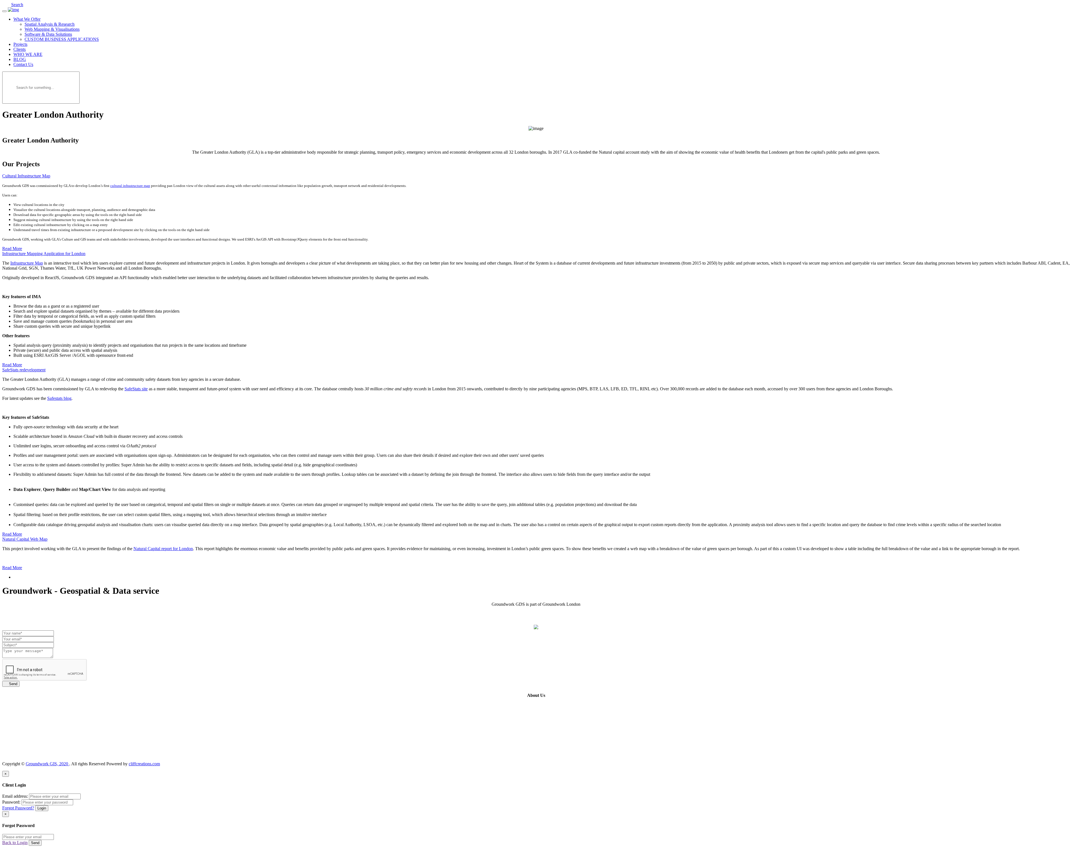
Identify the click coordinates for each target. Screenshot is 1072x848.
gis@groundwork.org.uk (611, 754)
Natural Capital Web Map (24, 539)
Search (17, 4)
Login (41, 808)
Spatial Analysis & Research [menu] (50, 24)
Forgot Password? (18, 808)
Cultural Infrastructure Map (26, 176)
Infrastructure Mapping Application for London (43, 253)
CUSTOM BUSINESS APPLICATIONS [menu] (62, 39)
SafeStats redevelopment (24, 369)
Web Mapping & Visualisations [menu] (52, 29)
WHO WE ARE (27, 54)
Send (10, 684)
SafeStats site (136, 388)
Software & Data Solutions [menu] (48, 34)
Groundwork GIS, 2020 (47, 763)
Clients (19, 49)
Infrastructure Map (26, 263)
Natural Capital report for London (163, 548)
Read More (12, 248)
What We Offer (26, 19)
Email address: (15, 796)
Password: (11, 802)
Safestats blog (59, 398)
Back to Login (15, 842)
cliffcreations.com (144, 763)
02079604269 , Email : (569, 754)
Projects (20, 44)
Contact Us (23, 64)
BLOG (19, 59)
